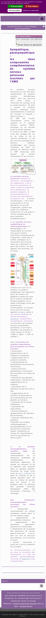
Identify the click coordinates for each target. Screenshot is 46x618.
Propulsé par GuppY (10, 614)
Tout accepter (16, 6)
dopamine (14, 319)
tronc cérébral (25, 473)
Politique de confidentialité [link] (31, 10)
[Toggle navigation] (42, 18)
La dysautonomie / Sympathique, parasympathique (22, 27)
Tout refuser (32, 6)
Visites (22, 581)
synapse (21, 312)
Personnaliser (15, 10)
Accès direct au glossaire (30, 44)
